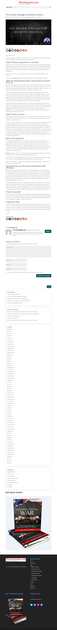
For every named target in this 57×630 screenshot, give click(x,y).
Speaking (32, 586)
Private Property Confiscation (13, 294)
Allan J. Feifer (10, 17)
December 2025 (10, 346)
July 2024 (9, 382)
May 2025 (9, 361)
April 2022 (9, 439)
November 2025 (10, 348)
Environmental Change (12, 482)
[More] (26, 50)
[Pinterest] (18, 50)
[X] (10, 50)
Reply (48, 231)
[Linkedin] (15, 50)
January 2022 (10, 446)
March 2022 (9, 441)
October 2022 (10, 427)
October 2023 (10, 401)
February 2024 (10, 393)
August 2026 (10, 329)
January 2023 (10, 420)
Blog (31, 565)
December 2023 (10, 397)
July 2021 (9, 458)
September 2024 (11, 378)
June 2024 (9, 384)
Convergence (18, 316)
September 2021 (11, 454)
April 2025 (9, 363)
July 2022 (9, 433)
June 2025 (9, 359)
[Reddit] (12, 50)
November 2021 (10, 450)
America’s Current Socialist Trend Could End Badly (18, 300)
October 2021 (10, 452)
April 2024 (9, 388)
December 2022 (10, 422)
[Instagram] (23, 50)
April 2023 (9, 414)
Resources (32, 588)
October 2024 (10, 376)
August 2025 (10, 354)
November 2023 (10, 399)
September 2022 (11, 429)
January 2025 (10, 369)
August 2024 (10, 380)
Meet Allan (32, 563)
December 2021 (10, 448)
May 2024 (9, 386)
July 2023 (9, 407)
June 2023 (9, 410)
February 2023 (10, 418)
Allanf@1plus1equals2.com (36, 599)
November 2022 (10, 424)
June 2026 (9, 333)
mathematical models (17, 78)
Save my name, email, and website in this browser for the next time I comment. (25, 272)
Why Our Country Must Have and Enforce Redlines (26, 320)
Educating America (11, 480)
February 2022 (10, 443)
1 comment (39, 17)
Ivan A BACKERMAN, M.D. (19, 230)
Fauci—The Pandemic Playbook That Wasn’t (17, 296)
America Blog (24, 17)
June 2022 (9, 435)
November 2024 (10, 373)
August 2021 (10, 456)
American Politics (31, 17)
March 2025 (9, 365)
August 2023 (10, 405)
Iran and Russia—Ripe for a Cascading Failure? (17, 298)
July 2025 (9, 356)
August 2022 (10, 431)
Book (31, 584)
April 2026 (9, 337)
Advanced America (11, 472)
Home (31, 561)
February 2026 (10, 342)
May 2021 (9, 463)
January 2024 (10, 395)
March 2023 (9, 416)
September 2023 (11, 403)
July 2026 (9, 331)
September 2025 (11, 352)
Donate (32, 582)
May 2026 (9, 335)
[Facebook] (7, 50)
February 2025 (10, 367)
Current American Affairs (12, 478)
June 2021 (9, 461)
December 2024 (10, 371)
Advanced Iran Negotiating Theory (15, 303)
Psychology (9, 484)
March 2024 (9, 390)
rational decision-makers (41, 78)
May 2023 (9, 412)
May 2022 (9, 437)
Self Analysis (10, 486)
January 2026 (10, 344)
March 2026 (9, 339)
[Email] (20, 50)
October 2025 (10, 350)
